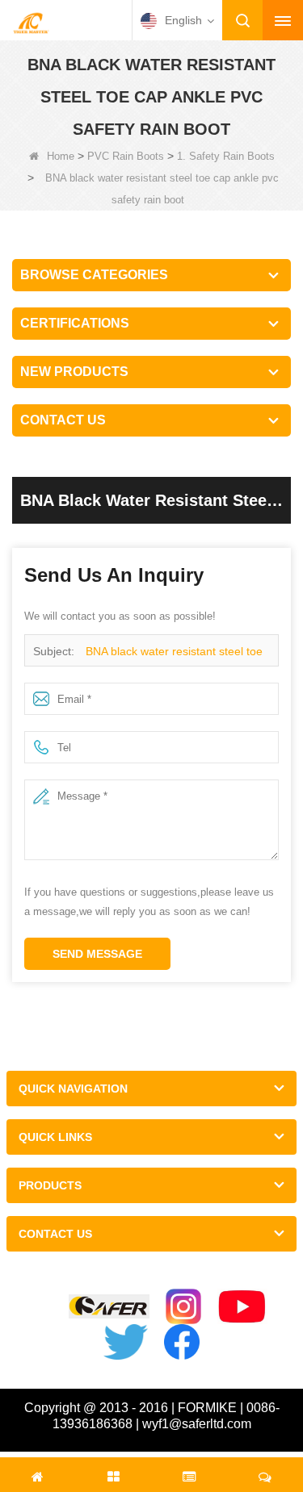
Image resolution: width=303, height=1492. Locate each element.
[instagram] (183, 1306)
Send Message (97, 953)
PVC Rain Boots (125, 156)
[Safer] (109, 1306)
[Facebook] (182, 1342)
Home (60, 156)
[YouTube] (242, 1306)
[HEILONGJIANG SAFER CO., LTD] (30, 22)
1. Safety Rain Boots (226, 156)
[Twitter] (125, 1342)
